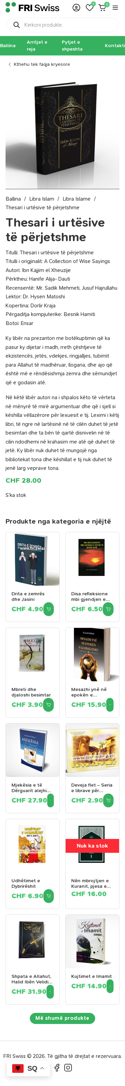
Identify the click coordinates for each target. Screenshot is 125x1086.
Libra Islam (41, 199)
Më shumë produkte (62, 1018)
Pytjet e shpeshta (72, 45)
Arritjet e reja (37, 45)
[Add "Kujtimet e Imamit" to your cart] (110, 986)
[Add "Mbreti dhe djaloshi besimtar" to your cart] (48, 705)
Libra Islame (76, 199)
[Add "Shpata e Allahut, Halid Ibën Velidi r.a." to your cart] (50, 992)
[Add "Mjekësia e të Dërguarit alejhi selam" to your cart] (50, 800)
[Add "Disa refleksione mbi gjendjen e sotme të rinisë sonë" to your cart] (108, 609)
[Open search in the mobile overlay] (62, 25)
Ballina (8, 46)
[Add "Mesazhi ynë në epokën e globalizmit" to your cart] (110, 705)
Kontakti (115, 46)
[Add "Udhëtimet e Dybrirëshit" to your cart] (48, 896)
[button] (89, 7)
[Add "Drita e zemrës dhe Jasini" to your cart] (48, 609)
